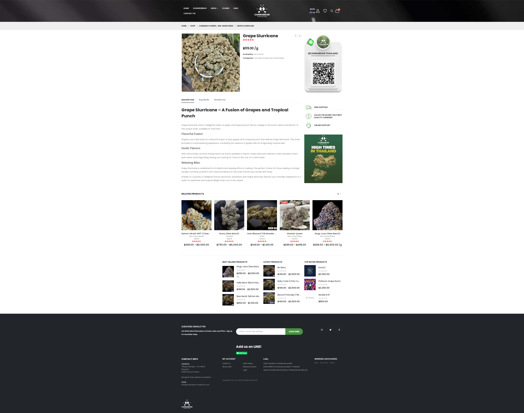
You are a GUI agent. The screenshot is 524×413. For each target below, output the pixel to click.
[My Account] (318, 10)
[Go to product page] (228, 271)
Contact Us (189, 13)
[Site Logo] (262, 11)
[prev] (295, 36)
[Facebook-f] (339, 329)
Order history (248, 363)
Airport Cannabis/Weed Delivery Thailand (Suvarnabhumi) (285, 370)
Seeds (213, 8)
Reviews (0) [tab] (219, 100)
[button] (332, 11)
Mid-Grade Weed (277, 58)
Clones (225, 8)
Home (186, 8)
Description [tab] (187, 100)
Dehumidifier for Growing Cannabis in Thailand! (281, 367)
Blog (312, 9)
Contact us (226, 363)
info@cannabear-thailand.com (195, 384)
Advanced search (249, 367)
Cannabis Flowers (261, 58)
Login (245, 370)
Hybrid (196, 239)
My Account (227, 367)
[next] (300, 36)
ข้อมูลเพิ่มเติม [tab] (204, 100)
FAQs (235, 8)
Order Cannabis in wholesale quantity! (277, 363)
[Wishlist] (325, 10)
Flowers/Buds (200, 8)
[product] (196, 215)
